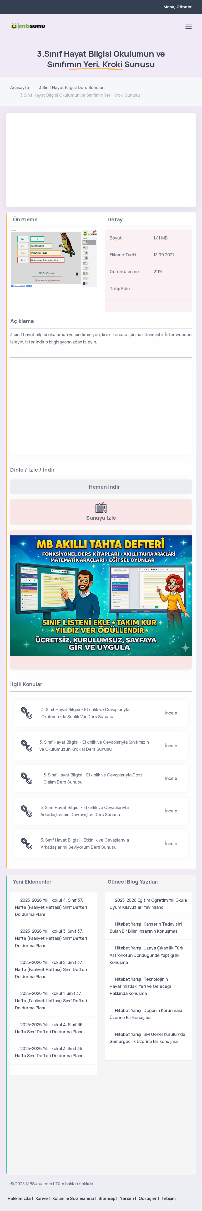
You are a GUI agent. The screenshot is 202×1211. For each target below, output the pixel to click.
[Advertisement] (101, 152)
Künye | (43, 1198)
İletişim (168, 1198)
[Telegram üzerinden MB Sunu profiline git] (159, 26)
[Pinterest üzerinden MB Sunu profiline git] (177, 26)
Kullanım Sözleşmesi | (74, 1198)
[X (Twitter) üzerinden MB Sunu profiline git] (179, 290)
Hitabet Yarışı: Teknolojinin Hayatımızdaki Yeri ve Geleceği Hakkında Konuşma (140, 986)
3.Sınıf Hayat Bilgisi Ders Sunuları (72, 87)
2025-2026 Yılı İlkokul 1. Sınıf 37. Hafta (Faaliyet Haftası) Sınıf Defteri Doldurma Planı (51, 1000)
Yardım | (128, 1198)
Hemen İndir (104, 486)
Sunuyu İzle (101, 517)
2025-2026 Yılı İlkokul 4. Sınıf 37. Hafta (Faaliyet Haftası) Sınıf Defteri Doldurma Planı (51, 907)
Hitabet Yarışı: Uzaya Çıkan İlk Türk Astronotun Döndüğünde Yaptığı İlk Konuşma (146, 955)
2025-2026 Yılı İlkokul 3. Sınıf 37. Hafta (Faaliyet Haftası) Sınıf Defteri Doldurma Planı (51, 938)
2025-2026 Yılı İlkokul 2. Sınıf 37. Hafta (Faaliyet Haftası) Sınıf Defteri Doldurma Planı (51, 969)
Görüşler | (149, 1198)
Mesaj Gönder (178, 6)
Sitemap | (107, 1198)
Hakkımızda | (20, 1198)
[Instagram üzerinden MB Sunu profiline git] (168, 26)
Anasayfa (19, 87)
